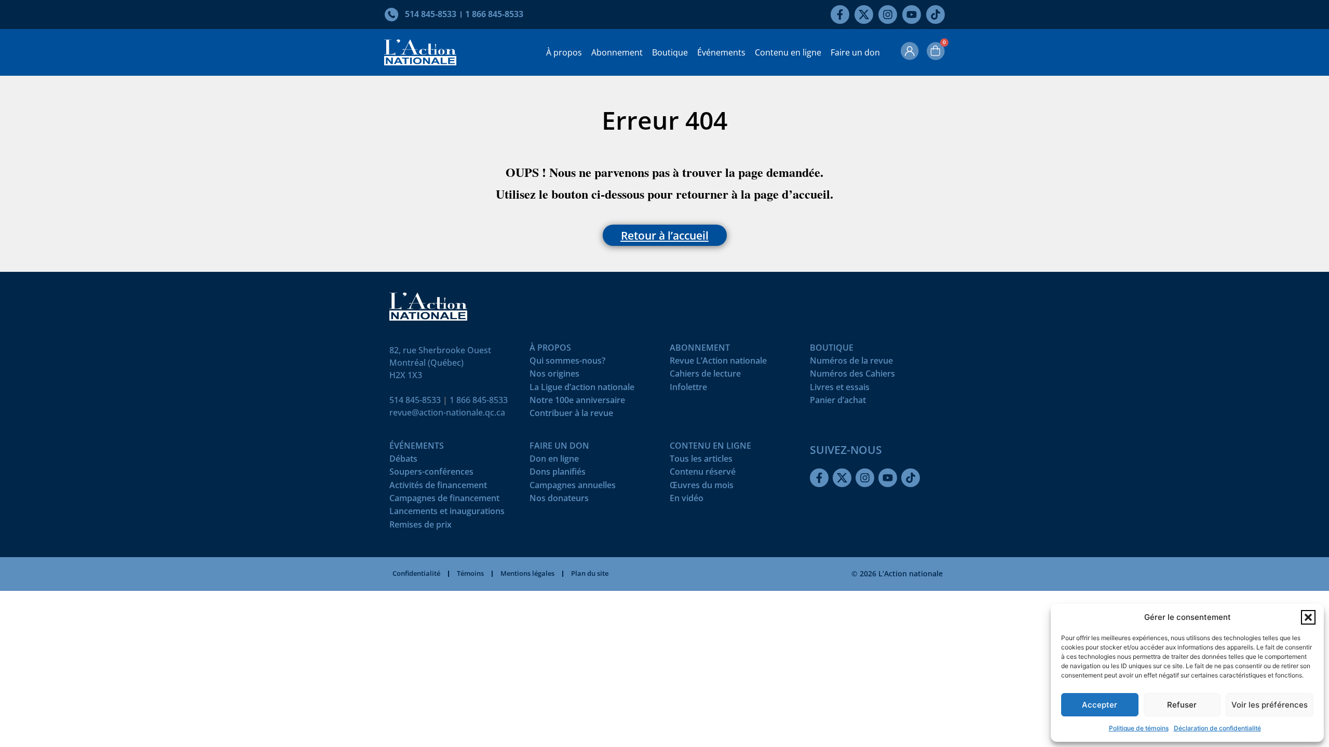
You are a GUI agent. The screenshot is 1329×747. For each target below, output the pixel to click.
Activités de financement (438, 487)
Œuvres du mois (702, 487)
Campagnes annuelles (573, 487)
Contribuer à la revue (571, 415)
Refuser (1182, 705)
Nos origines (554, 375)
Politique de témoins (1139, 728)
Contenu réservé (703, 474)
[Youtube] (911, 14)
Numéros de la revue (851, 362)
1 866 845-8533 (479, 400)
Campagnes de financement (444, 500)
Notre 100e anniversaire (577, 402)
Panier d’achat (838, 402)
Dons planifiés (558, 474)
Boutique (670, 52)
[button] (1308, 617)
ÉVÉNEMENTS (416, 448)
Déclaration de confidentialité (1217, 728)
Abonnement (617, 52)
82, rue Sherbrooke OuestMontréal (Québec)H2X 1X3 (440, 362)
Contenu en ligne (788, 52)
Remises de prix (420, 526)
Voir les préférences (1269, 705)
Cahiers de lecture (705, 375)
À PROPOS (550, 350)
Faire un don (855, 52)
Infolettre (688, 389)
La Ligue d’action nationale (582, 389)
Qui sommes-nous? (567, 362)
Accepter (1099, 705)
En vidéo (686, 500)
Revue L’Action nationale (718, 362)
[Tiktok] (935, 14)
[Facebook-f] (840, 14)
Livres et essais (840, 389)
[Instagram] (887, 14)
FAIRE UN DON (559, 448)
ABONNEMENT (700, 350)
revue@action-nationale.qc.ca (447, 412)
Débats (403, 461)
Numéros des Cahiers (852, 375)
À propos (564, 52)
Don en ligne (554, 461)
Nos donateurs (559, 500)
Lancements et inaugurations (447, 513)
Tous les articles (701, 461)
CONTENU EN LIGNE (710, 448)
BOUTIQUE (831, 350)
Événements (721, 52)
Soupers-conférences (431, 474)
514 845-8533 (415, 400)
